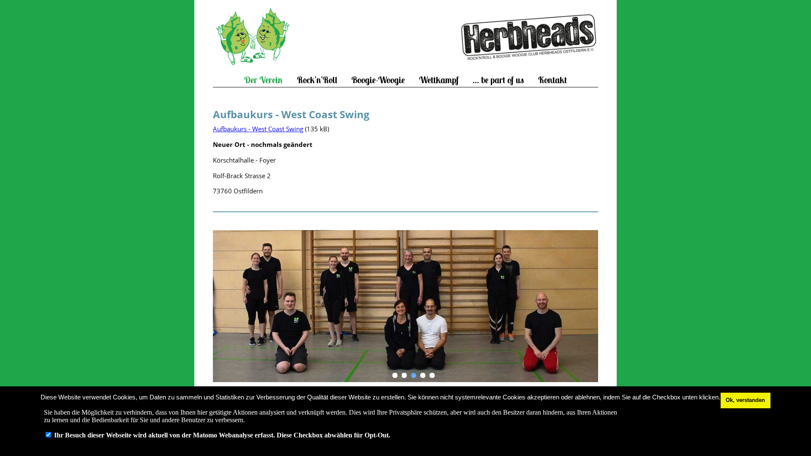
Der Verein (263, 80)
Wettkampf (439, 80)
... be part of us (498, 80)
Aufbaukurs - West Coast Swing (258, 129)
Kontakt (552, 80)
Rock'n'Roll (317, 80)
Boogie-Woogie (378, 80)
